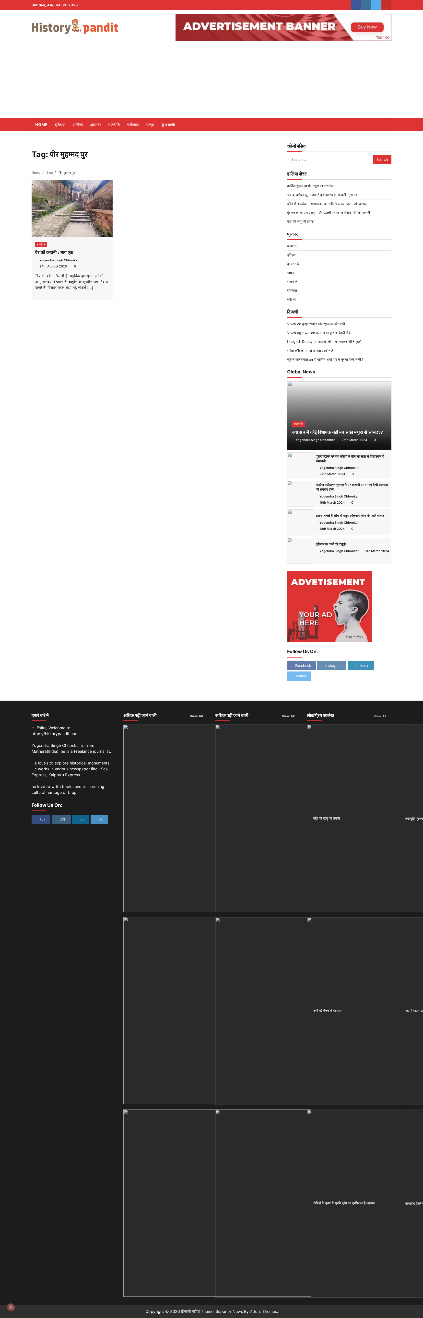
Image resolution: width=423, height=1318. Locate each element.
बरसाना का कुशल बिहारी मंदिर (334, 333)
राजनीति (114, 124)
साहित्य (78, 124)
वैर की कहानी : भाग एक (54, 252)
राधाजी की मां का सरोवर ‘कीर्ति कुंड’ (339, 341)
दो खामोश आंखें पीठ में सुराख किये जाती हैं (339, 359)
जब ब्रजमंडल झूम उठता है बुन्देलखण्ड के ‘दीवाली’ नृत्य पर (322, 195)
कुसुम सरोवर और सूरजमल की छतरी (323, 324)
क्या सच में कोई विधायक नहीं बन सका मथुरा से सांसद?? (337, 432)
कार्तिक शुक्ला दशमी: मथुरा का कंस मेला (310, 186)
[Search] (385, 124)
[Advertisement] (211, 81)
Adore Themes (263, 1311)
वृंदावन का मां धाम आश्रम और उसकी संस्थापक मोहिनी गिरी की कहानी (328, 212)
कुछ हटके (168, 124)
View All (196, 716)
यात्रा (150, 124)
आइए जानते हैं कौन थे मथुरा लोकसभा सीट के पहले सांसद (350, 516)
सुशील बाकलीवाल (297, 359)
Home (41, 124)
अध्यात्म (95, 124)
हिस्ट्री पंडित (190, 1311)
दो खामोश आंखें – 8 (321, 350)
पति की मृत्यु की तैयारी (300, 221)
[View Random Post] (376, 124)
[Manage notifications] (11, 1307)
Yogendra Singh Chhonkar (59, 260)
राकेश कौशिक (295, 350)
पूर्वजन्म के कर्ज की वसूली (331, 544)
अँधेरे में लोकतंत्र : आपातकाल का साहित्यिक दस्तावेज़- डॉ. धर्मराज (327, 204)
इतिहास (60, 124)
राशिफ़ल (133, 124)
